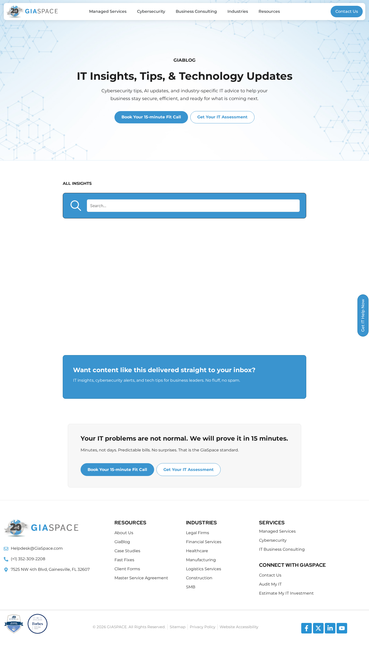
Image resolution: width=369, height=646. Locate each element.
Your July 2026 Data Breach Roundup (146, 299)
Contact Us (346, 11)
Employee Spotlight (91, 443)
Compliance (201, 431)
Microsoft (201, 443)
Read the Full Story (264, 349)
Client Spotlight (155, 431)
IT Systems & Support (152, 443)
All (71, 431)
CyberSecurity (244, 431)
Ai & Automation (105, 431)
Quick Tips (236, 443)
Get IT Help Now (362, 315)
